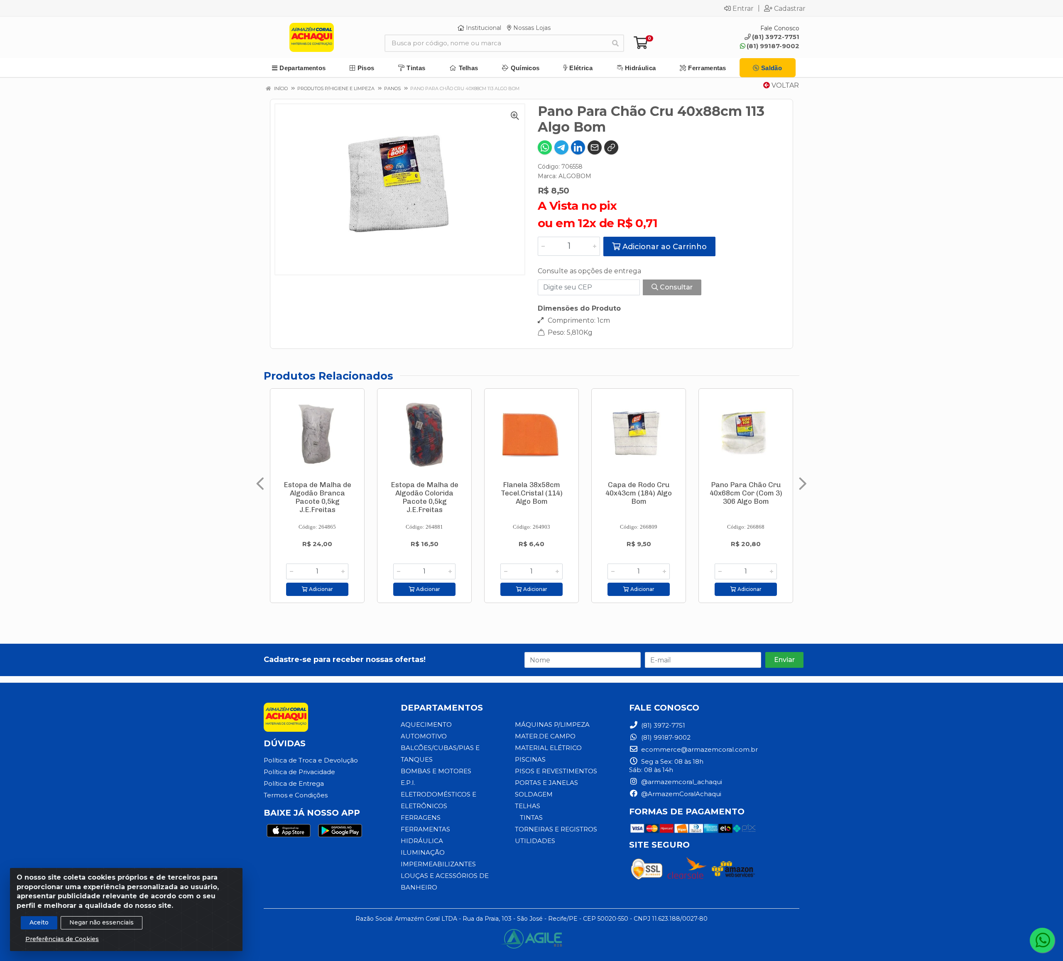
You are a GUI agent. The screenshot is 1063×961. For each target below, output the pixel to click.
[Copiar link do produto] (611, 147)
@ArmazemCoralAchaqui (680, 794)
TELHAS (527, 806)
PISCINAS (530, 759)
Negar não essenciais (101, 922)
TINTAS (531, 817)
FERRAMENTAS (425, 829)
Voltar (784, 85)
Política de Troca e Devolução (311, 760)
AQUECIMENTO (426, 724)
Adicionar (320, 589)
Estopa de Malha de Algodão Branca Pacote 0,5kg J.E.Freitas (317, 497)
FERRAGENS (421, 817)
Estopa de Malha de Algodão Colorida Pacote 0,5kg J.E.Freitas (424, 497)
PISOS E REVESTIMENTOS (556, 771)
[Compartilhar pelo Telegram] (561, 147)
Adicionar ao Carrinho (663, 246)
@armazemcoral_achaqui (680, 782)
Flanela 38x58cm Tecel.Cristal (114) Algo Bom (532, 492)
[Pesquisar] (615, 43)
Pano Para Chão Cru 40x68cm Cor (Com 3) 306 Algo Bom (746, 492)
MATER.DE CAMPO (545, 736)
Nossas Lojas (531, 28)
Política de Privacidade (299, 772)
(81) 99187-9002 (773, 46)
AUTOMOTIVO (424, 736)
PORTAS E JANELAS (546, 783)
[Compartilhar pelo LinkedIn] (578, 147)
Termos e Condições (296, 795)
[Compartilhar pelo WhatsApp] (545, 147)
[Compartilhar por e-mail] (595, 147)
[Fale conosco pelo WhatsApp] (1042, 940)
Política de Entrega (294, 783)
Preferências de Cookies (62, 939)
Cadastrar (790, 8)
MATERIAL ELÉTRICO (548, 748)
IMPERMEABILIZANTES (438, 864)
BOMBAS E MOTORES (436, 771)
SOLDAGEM (534, 794)
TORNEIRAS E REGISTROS (556, 829)
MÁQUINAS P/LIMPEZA (552, 724)
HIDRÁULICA (422, 841)
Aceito (39, 922)
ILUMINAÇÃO (423, 852)
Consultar (675, 287)
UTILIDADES (535, 841)
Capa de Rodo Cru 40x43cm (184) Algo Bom (638, 492)
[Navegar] (260, 483)
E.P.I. (408, 783)
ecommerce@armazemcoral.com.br (698, 749)
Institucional (482, 28)
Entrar (743, 8)
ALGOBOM (574, 176)
